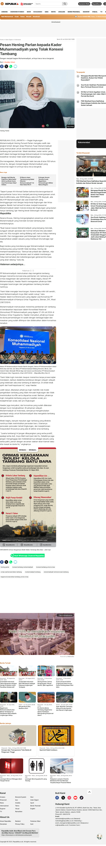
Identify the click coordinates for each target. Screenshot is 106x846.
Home (2, 39)
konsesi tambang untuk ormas (45, 567)
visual (95, 12)
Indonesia (18, 39)
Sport (32, 803)
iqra (46, 12)
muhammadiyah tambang (32, 572)
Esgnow (2, 808)
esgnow (86, 12)
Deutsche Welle (84, 4)
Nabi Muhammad (7, 16)
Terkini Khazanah (83, 153)
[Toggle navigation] (2, 3)
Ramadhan (18, 811)
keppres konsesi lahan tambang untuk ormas (14, 577)
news (53, 12)
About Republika (5, 821)
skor (29, 12)
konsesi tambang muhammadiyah (22, 567)
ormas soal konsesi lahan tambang (11, 572)
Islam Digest (9, 39)
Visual (17, 808)
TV (101, 12)
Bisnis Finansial (74, 12)
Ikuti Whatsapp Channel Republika (29, 556)
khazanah (37, 12)
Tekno (17, 806)
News (2, 803)
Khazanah (3, 800)
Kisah (17, 16)
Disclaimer (3, 824)
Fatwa (22, 16)
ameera (4, 12)
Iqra (16, 800)
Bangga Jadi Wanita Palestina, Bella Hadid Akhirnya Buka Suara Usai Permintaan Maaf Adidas (8, 180)
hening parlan (5, 567)
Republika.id (96, 4)
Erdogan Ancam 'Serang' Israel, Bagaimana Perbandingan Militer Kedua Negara (46, 180)
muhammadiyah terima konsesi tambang (56, 572)
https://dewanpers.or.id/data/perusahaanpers (16, 835)
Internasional (4, 806)
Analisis (17, 803)
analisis (61, 12)
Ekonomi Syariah (17, 12)
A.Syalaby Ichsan (9, 62)
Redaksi (18, 821)
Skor (31, 797)
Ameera (2, 797)
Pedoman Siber (35, 821)
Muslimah (36, 16)
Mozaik (28, 16)
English (32, 808)
